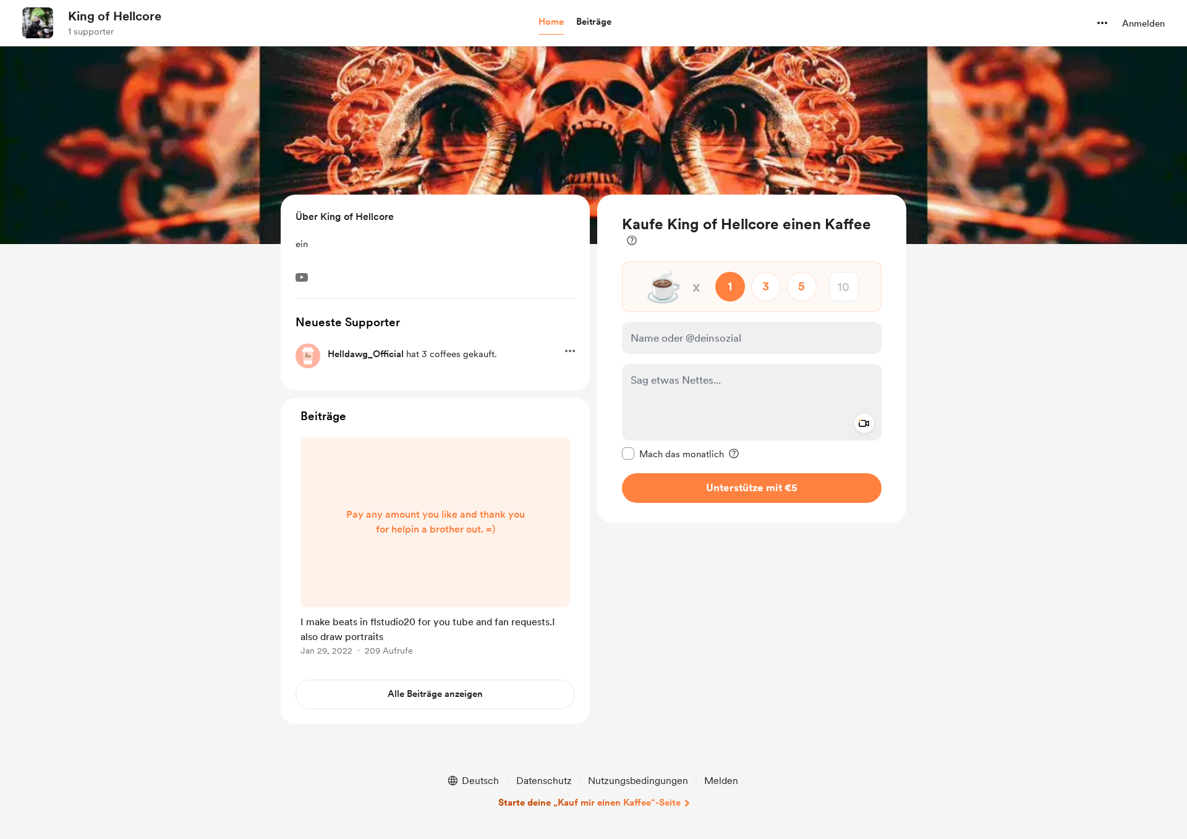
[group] (435, 548)
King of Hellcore (114, 16)
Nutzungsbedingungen (638, 780)
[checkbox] (673, 453)
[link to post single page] (435, 548)
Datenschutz (544, 780)
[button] (551, 22)
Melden (721, 780)
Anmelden (1143, 23)
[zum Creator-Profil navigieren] (37, 22)
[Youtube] (302, 277)
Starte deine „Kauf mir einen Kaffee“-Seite (589, 802)
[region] (751, 359)
